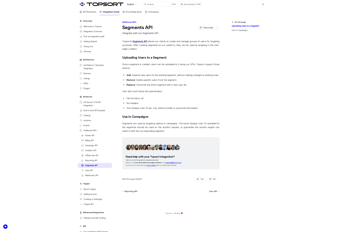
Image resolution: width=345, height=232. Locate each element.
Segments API (139, 41)
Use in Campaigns (240, 30)
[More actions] (217, 27)
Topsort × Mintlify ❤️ (174, 213)
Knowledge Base (134, 12)
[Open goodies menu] (5, 226)
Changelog (153, 12)
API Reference (89, 12)
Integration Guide (111, 12)
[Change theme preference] (263, 4)
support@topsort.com (173, 163)
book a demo (151, 165)
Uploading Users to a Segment (245, 26)
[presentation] (97, 123)
